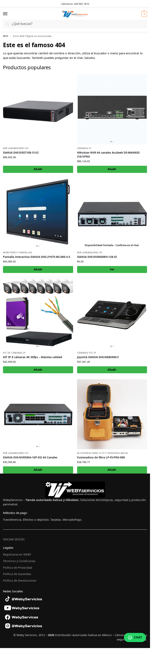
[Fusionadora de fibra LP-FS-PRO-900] (112, 414)
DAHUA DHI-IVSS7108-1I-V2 (21, 152)
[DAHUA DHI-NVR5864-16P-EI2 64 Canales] (38, 414)
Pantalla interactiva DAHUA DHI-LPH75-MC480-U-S (36, 257)
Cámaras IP (84, 148)
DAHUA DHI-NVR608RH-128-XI (97, 257)
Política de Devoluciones (19, 580)
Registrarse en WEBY (17, 554)
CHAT (138, 637)
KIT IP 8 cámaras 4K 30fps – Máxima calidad (32, 357)
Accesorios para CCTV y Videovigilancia (102, 453)
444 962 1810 (81, 4)
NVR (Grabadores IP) (15, 148)
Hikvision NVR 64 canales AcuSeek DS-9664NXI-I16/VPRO (108, 154)
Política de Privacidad (17, 567)
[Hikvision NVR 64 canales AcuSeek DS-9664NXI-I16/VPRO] (112, 109)
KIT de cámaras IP (14, 352)
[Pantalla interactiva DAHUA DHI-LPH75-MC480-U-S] (38, 214)
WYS (5, 36)
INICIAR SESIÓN (14, 539)
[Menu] (9, 14)
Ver (112, 269)
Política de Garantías (17, 574)
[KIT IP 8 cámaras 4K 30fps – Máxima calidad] (38, 314)
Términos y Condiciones (19, 561)
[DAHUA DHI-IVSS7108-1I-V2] (38, 109)
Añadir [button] (38, 169)
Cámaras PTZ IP (86, 352)
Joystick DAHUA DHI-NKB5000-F (98, 357)
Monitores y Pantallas (17, 252)
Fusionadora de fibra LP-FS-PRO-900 (101, 457)
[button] (143, 14)
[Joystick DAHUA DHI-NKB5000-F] (112, 314)
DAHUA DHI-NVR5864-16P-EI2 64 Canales (30, 457)
